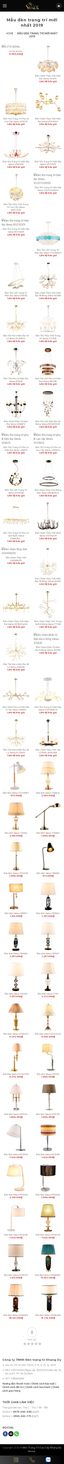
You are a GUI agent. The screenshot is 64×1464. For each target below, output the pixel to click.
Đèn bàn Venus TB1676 (16, 993)
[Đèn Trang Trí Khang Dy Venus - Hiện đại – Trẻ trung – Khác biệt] (32, 6)
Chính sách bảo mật (43, 1383)
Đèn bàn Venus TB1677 (48, 953)
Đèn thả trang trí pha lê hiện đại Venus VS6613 (16, 448)
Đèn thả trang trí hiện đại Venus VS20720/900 (48, 189)
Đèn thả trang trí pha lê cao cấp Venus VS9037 (16, 120)
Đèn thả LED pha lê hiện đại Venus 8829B (48, 380)
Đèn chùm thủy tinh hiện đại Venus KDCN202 (48, 120)
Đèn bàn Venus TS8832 (48, 792)
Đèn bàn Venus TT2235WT (16, 792)
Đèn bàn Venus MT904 (16, 1114)
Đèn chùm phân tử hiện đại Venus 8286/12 (16, 422)
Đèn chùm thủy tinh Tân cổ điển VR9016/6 (48, 751)
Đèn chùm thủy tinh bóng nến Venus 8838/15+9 (48, 491)
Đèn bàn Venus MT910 (48, 1074)
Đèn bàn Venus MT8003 (48, 1234)
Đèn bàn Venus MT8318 (48, 1154)
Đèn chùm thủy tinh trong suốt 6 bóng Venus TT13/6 (48, 622)
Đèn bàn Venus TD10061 (16, 873)
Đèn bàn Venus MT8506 (16, 1154)
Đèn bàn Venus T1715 (48, 993)
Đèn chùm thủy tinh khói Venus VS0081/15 (48, 534)
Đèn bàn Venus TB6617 (16, 913)
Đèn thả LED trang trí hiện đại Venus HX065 (16, 294)
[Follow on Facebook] (5, 1433)
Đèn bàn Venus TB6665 (48, 873)
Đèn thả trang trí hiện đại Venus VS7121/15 (48, 163)
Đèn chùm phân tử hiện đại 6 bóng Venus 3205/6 (48, 648)
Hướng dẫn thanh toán (16, 1383)
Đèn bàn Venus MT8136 (16, 1234)
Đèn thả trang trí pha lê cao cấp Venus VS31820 (48, 448)
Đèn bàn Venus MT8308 (48, 1194)
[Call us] (16, 1433)
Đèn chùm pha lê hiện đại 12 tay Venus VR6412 (16, 708)
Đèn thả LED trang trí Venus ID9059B (16, 491)
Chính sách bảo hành (38, 1387)
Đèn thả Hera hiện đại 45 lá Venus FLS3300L (16, 337)
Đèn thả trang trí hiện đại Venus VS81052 (16, 163)
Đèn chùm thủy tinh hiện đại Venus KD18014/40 (16, 622)
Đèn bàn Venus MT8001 (16, 1275)
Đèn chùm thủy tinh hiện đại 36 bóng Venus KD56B (48, 294)
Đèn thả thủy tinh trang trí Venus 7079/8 (48, 337)
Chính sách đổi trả (13, 1387)
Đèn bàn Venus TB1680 (16, 953)
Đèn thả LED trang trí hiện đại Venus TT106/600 (48, 251)
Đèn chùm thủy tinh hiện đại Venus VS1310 (48, 77)
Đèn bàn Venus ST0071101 (16, 1074)
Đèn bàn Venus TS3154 (16, 833)
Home (9, 33)
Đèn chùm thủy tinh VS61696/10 (16, 559)
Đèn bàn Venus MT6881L (16, 1315)
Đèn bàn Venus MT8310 (16, 1194)
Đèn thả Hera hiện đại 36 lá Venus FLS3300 (16, 751)
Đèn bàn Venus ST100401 (48, 1033)
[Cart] (58, 5)
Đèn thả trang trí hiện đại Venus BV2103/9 (16, 230)
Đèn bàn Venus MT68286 (48, 1315)
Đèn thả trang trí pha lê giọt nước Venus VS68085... (16, 535)
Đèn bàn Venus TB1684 (48, 913)
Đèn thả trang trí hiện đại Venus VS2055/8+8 (48, 708)
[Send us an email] (10, 1433)
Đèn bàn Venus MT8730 (48, 1114)
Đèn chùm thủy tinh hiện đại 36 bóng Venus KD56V (48, 580)
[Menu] (4, 5)
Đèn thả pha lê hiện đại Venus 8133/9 (16, 380)
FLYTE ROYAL (16, 51)
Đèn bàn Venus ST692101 (16, 1033)
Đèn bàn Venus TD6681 (48, 833)
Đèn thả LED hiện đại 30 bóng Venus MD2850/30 (48, 422)
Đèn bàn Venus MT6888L (48, 1275)
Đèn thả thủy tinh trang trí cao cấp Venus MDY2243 (16, 207)
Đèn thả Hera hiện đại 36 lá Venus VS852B (16, 665)
